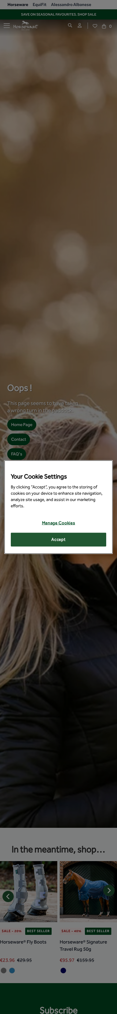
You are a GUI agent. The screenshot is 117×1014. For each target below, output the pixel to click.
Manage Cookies (58, 523)
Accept (58, 539)
